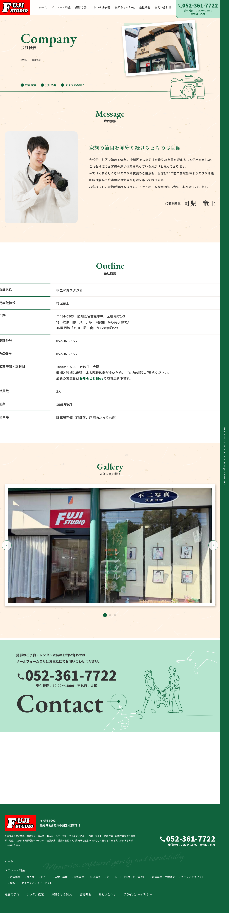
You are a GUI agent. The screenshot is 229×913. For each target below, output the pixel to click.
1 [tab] (105, 615)
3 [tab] (115, 615)
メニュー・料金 (15, 870)
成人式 (30, 877)
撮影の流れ (12, 894)
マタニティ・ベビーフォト (36, 883)
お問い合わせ (107, 894)
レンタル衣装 (35, 894)
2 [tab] (110, 615)
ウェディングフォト (192, 877)
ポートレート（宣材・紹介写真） (126, 877)
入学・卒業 (61, 877)
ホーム (9, 861)
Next (213, 545)
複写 (12, 883)
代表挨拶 (30, 85)
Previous (7, 545)
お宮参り (15, 877)
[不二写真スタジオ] (15, 7)
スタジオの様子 (75, 85)
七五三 (44, 877)
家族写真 (79, 877)
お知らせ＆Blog (91, 378)
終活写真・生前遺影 (163, 877)
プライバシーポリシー (138, 894)
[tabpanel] (110, 545)
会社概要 (50, 85)
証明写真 (95, 877)
